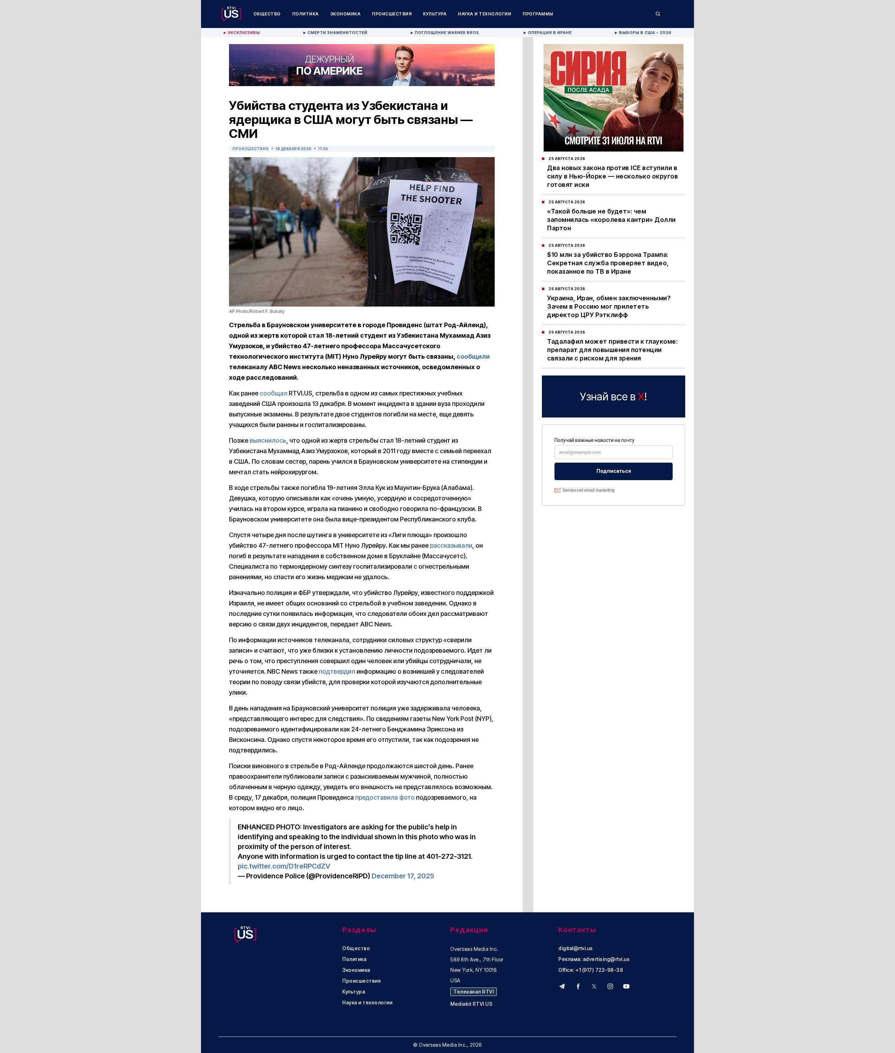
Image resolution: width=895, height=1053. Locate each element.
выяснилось (268, 440)
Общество (267, 13)
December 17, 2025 (403, 876)
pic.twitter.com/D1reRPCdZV (284, 866)
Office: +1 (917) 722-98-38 (590, 970)
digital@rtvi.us (575, 948)
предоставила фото (385, 797)
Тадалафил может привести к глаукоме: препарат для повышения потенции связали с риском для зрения (612, 350)
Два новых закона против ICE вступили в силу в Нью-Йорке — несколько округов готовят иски (612, 176)
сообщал (273, 393)
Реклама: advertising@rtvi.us (594, 959)
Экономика (345, 13)
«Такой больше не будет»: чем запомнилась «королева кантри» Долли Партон (611, 220)
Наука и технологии (484, 13)
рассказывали (451, 545)
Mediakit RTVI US (471, 1004)
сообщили (473, 356)
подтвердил (337, 671)
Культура (434, 13)
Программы (538, 13)
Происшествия (391, 13)
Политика (305, 13)
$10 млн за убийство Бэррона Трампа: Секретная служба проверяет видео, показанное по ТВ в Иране (608, 263)
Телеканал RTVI (473, 992)
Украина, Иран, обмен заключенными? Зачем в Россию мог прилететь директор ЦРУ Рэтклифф (609, 306)
